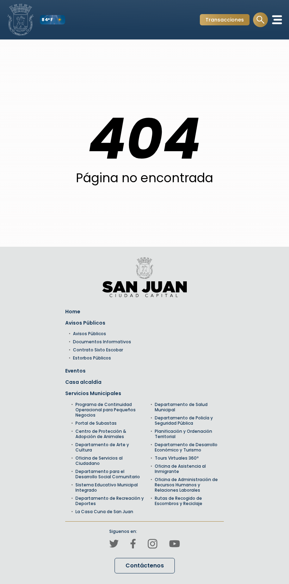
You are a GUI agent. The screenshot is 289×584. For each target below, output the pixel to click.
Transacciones (224, 20)
